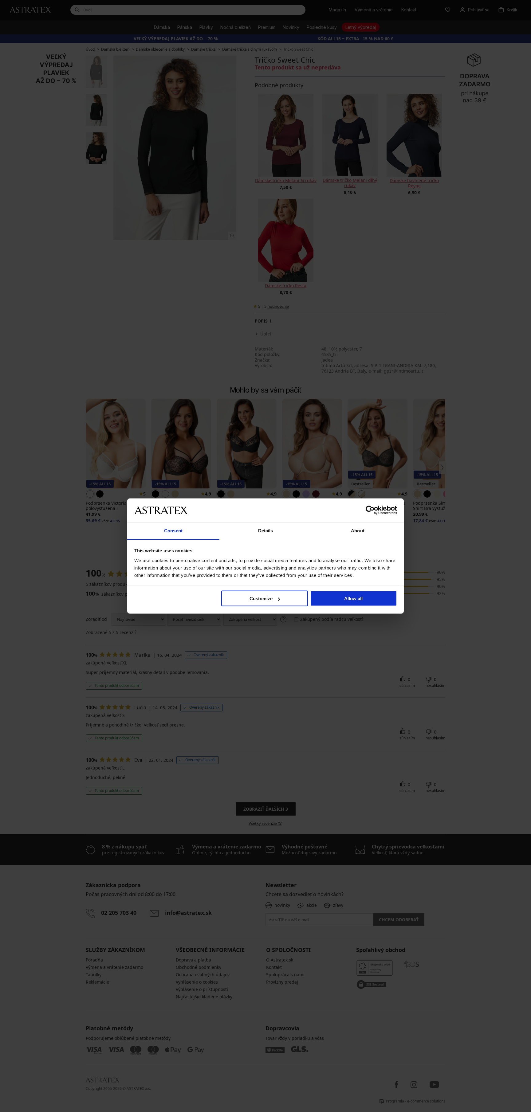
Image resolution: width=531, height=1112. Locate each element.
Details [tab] (265, 530)
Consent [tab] (173, 530)
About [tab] (357, 530)
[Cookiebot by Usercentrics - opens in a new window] (370, 510)
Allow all (353, 598)
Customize (261, 598)
